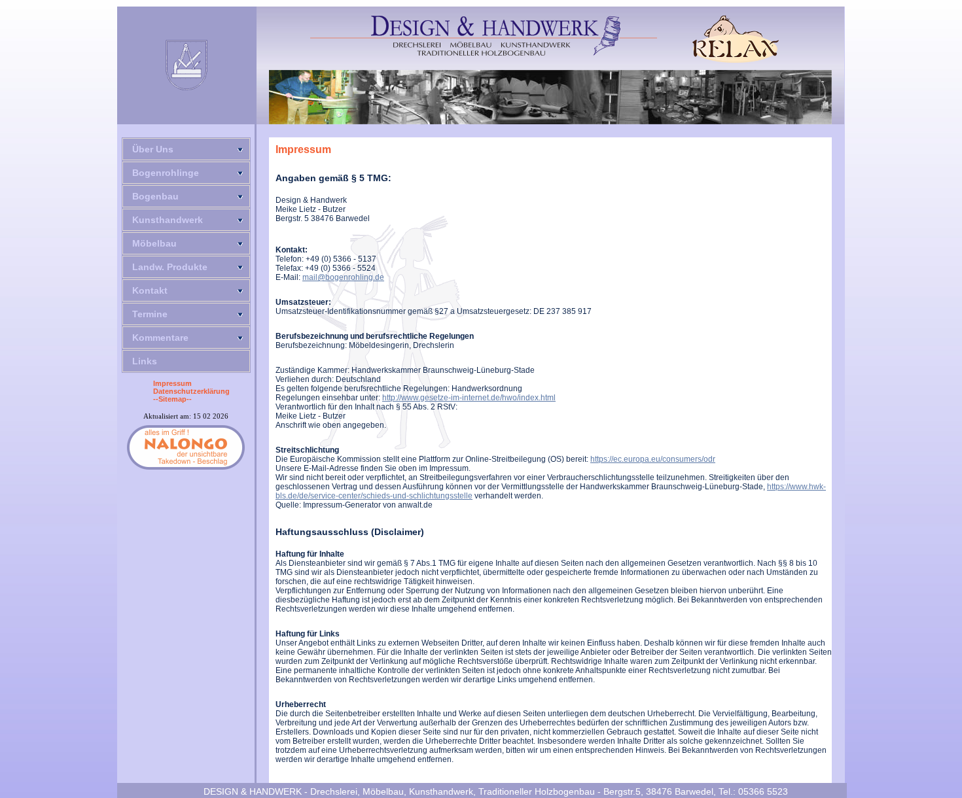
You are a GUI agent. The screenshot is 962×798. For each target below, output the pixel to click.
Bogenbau (155, 196)
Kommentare (160, 337)
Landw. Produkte (169, 267)
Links (144, 361)
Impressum (172, 383)
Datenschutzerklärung (191, 391)
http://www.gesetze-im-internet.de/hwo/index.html (469, 397)
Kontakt (150, 290)
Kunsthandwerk (167, 220)
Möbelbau (154, 243)
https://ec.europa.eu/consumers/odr (652, 459)
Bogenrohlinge (165, 172)
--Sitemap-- (172, 399)
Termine (150, 314)
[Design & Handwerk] (484, 35)
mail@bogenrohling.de (343, 277)
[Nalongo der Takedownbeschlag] (186, 447)
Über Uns (152, 149)
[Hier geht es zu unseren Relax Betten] (735, 39)
